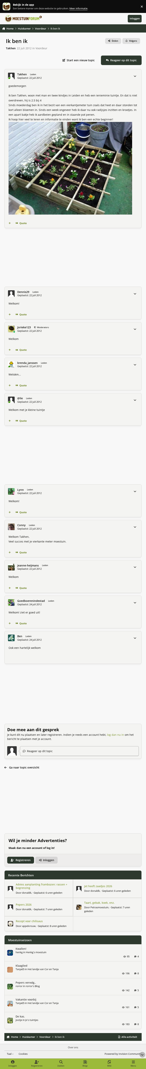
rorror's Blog (33, 986)
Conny (21, 525)
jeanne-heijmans (28, 565)
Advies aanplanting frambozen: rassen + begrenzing (41, 886)
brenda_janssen (27, 363)
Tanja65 (20, 969)
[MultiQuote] (9, 223)
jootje (19, 1020)
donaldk (26, 892)
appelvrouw (29, 926)
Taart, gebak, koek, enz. (99, 902)
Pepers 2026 (24, 904)
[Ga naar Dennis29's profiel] (11, 293)
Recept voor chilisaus (29, 921)
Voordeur (41, 48)
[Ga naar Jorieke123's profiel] (11, 329)
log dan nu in (115, 735)
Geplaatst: (48, 892)
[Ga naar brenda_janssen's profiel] (11, 364)
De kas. (20, 1016)
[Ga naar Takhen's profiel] (11, 76)
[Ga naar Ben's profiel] (11, 638)
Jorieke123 (24, 327)
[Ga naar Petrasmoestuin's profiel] (79, 907)
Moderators (42, 327)
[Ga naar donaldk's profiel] (10, 888)
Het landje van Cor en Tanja (43, 969)
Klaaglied (21, 965)
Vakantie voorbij (26, 999)
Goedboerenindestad (31, 601)
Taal (9, 1053)
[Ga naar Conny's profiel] (11, 526)
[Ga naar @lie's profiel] (11, 400)
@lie (20, 398)
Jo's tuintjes (31, 1020)
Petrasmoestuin (99, 907)
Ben (19, 636)
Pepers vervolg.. (26, 982)
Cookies (23, 1053)
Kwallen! (21, 948)
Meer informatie (10, 6)
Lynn (20, 490)
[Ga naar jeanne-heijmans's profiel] (11, 567)
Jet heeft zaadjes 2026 (98, 886)
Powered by (123, 1053)
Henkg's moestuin (36, 952)
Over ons (73, 1047)
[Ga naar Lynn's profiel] (11, 491)
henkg (19, 952)
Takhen (11, 48)
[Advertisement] (73, 257)
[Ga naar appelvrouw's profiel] (10, 923)
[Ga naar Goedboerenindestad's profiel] (11, 602)
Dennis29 (23, 292)
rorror (19, 986)
